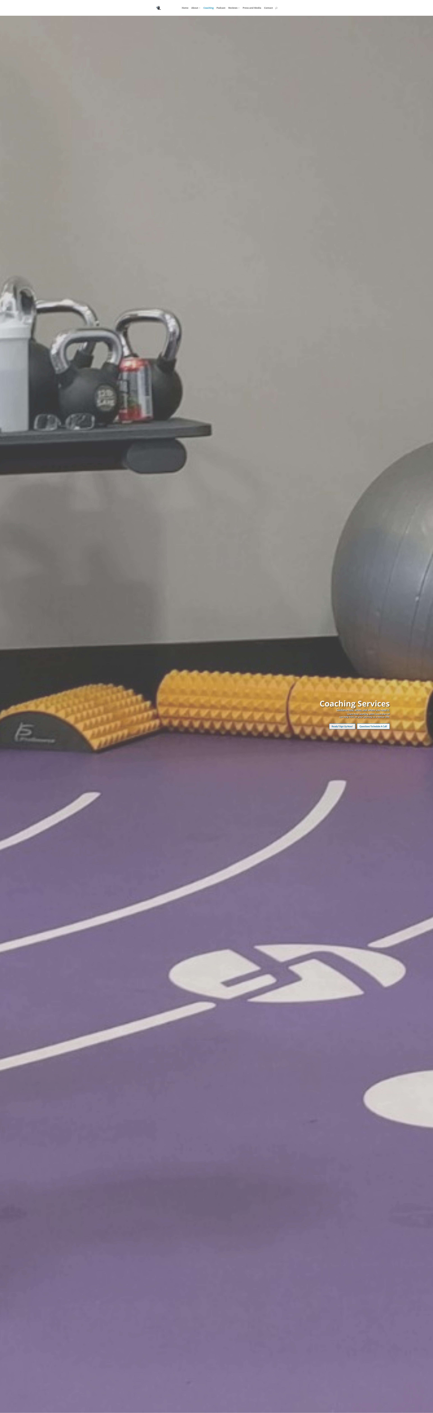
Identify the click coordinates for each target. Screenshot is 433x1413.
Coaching (208, 8)
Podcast (220, 8)
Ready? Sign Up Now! (342, 726)
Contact (268, 8)
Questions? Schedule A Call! (373, 726)
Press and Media (252, 8)
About (194, 8)
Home (185, 8)
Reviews (232, 8)
